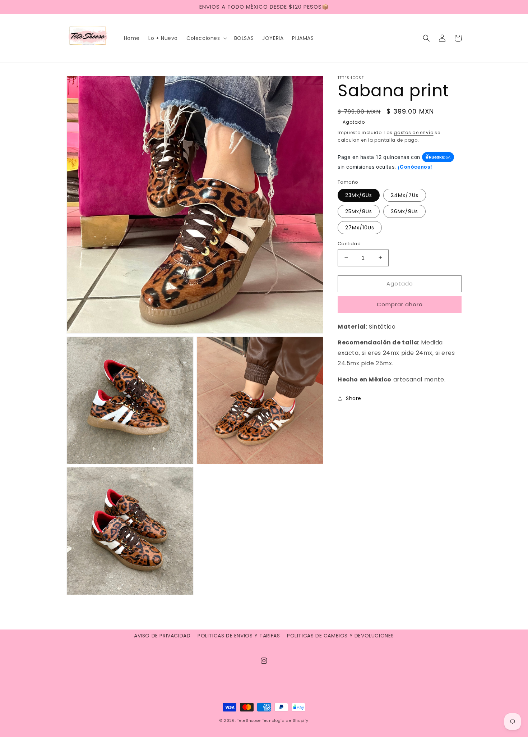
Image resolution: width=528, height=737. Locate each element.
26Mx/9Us (404, 211)
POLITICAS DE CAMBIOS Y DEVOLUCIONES (340, 635)
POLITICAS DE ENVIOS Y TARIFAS (239, 635)
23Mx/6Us (358, 194)
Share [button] (353, 398)
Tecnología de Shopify (285, 720)
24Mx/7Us (404, 194)
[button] (206, 38)
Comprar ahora (400, 304)
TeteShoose (249, 720)
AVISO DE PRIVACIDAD (162, 635)
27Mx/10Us (359, 227)
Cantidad (349, 243)
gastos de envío (414, 132)
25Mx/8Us (358, 211)
